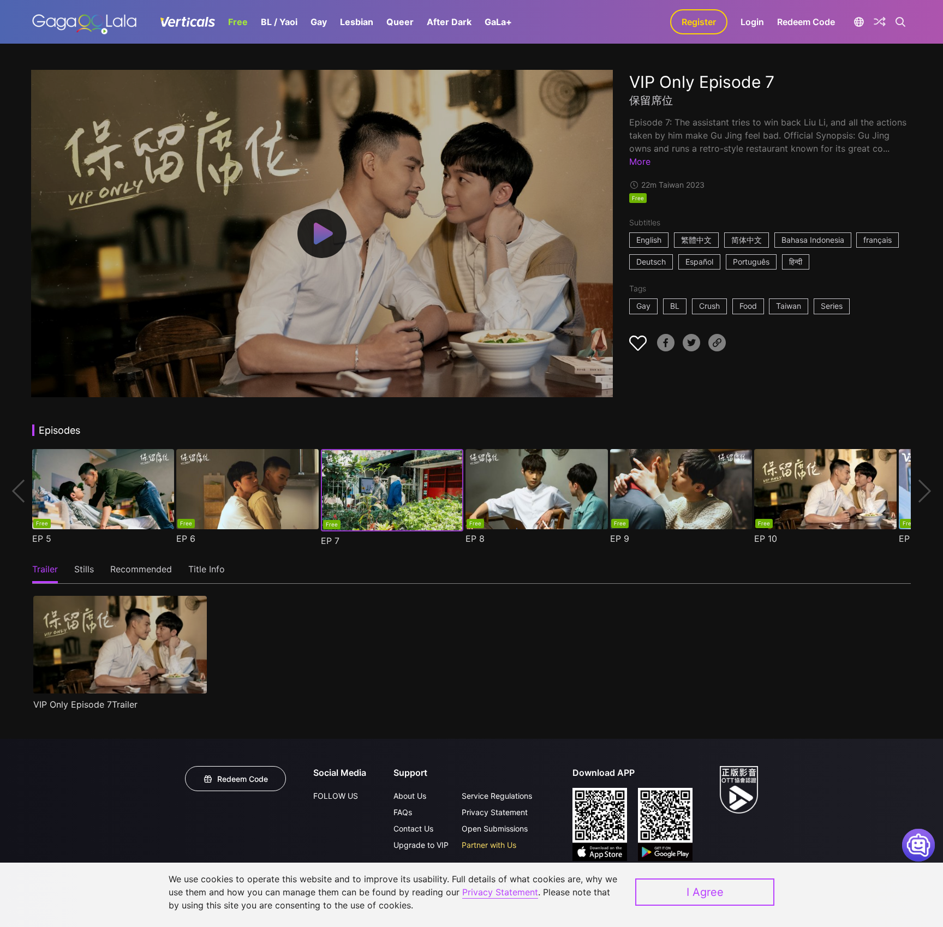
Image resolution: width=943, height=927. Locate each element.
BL (674, 305)
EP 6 (185, 538)
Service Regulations (497, 795)
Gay (319, 21)
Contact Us (413, 828)
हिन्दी (795, 261)
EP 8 (475, 538)
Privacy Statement (495, 812)
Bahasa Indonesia (812, 239)
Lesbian (356, 21)
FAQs (402, 812)
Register (699, 21)
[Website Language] (858, 22)
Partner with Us (489, 845)
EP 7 (330, 540)
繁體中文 (696, 239)
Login (752, 21)
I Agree (705, 892)
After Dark (449, 21)
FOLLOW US (335, 795)
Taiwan (788, 305)
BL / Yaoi (279, 21)
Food (748, 305)
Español (699, 261)
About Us (409, 795)
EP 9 (619, 538)
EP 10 (765, 538)
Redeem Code (806, 21)
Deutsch (651, 261)
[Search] (900, 22)
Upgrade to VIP (421, 845)
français (877, 239)
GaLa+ (498, 21)
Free (238, 21)
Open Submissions (495, 828)
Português (751, 261)
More (639, 161)
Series (832, 305)
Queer (400, 21)
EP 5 (41, 538)
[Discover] (879, 21)
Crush (709, 305)
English (648, 239)
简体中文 (746, 239)
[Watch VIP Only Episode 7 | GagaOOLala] (84, 22)
